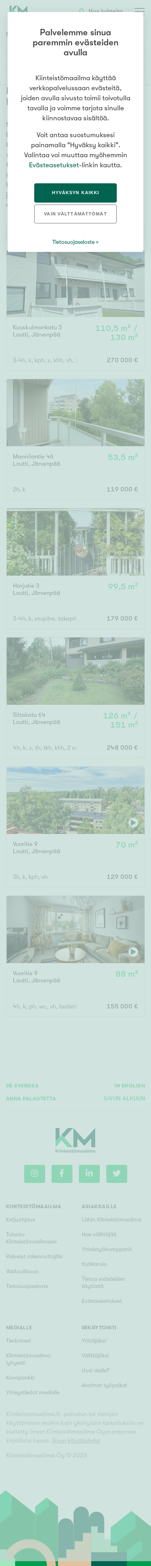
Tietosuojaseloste (73, 242)
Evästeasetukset (54, 165)
